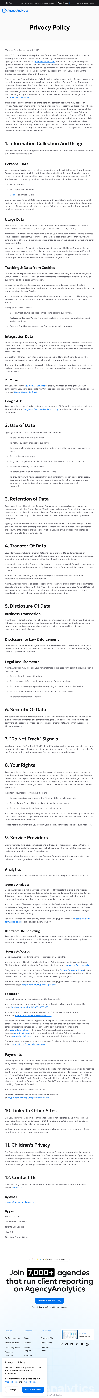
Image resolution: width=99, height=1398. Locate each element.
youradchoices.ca (21, 1033)
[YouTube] (82, 1344)
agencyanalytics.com (45, 61)
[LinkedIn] (72, 1344)
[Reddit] (87, 1344)
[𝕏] (76, 1344)
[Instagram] (62, 1344)
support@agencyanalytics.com (20, 1202)
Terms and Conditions (19, 97)
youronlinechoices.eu (22, 1036)
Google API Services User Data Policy (40, 409)
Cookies (14, 194)
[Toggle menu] (95, 10)
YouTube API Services (35, 385)
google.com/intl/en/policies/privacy (39, 984)
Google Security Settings (25, 392)
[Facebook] (66, 1344)
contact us (17, 1187)
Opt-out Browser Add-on (72, 970)
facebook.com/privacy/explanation (28, 1044)
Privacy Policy (29, 1381)
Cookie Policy (11, 1381)
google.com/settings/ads (77, 965)
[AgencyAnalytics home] (15, 10)
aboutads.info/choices (20, 1030)
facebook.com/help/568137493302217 (33, 1015)
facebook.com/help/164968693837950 (29, 1007)
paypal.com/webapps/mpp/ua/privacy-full (28, 1097)
